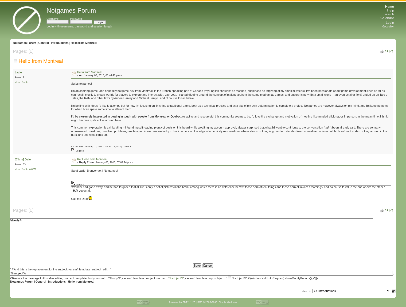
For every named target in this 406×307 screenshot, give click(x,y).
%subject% (176, 278)
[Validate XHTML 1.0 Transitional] (143, 302)
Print (389, 51)
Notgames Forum (24, 43)
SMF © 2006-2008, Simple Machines (217, 302)
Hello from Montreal (84, 43)
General (43, 43)
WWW (32, 169)
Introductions (60, 43)
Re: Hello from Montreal (92, 159)
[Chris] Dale (23, 159)
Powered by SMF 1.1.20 (182, 302)
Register (388, 26)
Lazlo (18, 72)
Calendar (387, 18)
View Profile (21, 82)
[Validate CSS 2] (262, 302)
